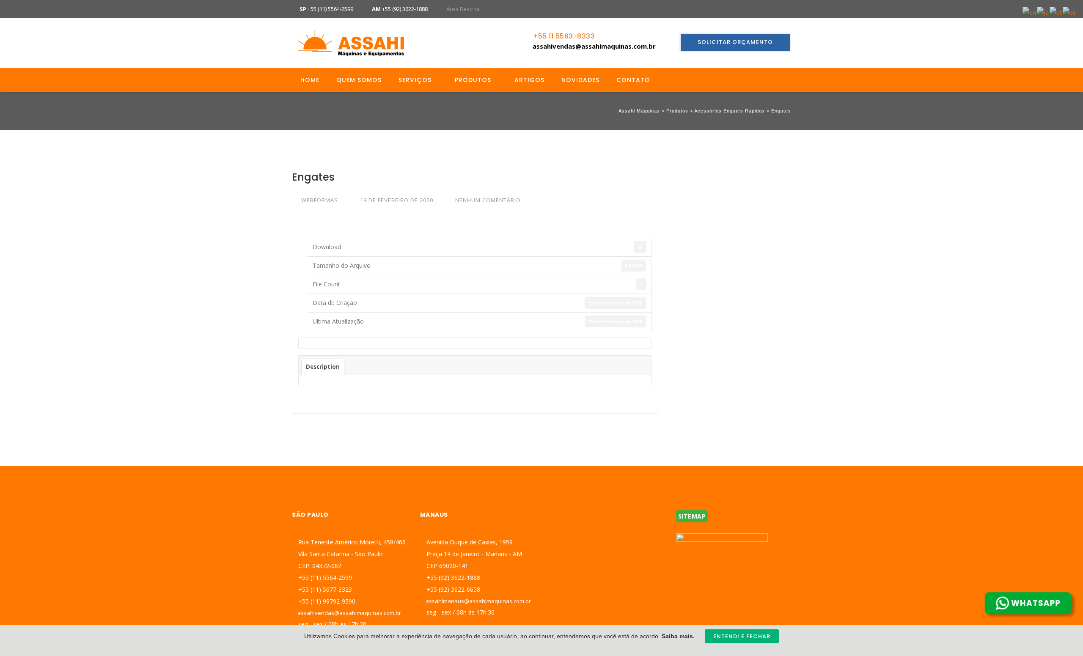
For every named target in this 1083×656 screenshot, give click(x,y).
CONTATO (633, 80)
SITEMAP (692, 516)
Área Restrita (463, 9)
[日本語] (1043, 12)
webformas (319, 200)
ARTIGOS (529, 80)
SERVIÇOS (415, 80)
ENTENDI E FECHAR (741, 636)
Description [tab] (323, 367)
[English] (1030, 12)
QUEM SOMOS (359, 80)
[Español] (1070, 12)
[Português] (1056, 12)
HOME (309, 80)
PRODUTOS (473, 80)
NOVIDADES (580, 80)
